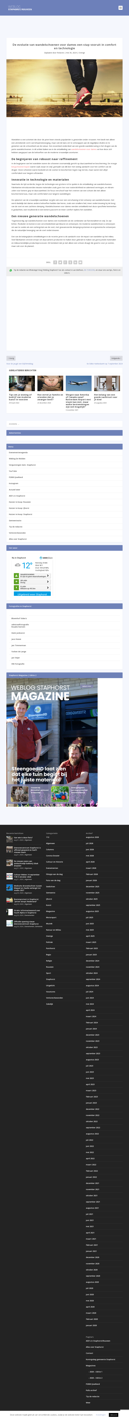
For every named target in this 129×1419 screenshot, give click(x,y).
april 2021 (90, 1232)
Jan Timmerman (18, 645)
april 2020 (90, 1307)
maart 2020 (91, 1313)
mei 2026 (90, 855)
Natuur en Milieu (53, 930)
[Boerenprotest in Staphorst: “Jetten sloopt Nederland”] (9, 901)
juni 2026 (90, 849)
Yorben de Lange (18, 651)
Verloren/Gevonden (17, 533)
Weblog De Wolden (17, 458)
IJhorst (49, 899)
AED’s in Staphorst (17, 496)
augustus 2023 (92, 1059)
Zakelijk (49, 1004)
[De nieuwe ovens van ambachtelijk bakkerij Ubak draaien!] (9, 863)
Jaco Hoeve (16, 639)
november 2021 (92, 1189)
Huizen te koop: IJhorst (19, 508)
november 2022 (92, 1115)
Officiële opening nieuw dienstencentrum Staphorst (26, 922)
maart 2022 (91, 1164)
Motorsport (51, 917)
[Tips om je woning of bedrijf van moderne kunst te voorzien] (22, 383)
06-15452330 (89, 270)
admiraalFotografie (20, 624)
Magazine (50, 911)
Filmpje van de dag (54, 874)
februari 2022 (92, 1171)
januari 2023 (91, 1103)
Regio (48, 954)
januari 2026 (91, 880)
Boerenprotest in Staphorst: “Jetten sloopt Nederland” (26, 900)
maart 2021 (91, 1239)
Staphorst (50, 979)
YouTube (13, 471)
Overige (82, 52)
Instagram (13, 483)
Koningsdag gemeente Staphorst (100, 1359)
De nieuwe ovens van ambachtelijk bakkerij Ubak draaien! (26, 863)
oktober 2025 (92, 899)
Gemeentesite (15, 520)
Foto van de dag (53, 880)
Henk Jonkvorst (18, 633)
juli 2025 (89, 917)
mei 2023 (90, 1078)
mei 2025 (90, 930)
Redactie (60, 52)
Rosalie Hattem (18, 627)
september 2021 (93, 1202)
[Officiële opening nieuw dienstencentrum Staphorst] (9, 923)
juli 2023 (89, 1066)
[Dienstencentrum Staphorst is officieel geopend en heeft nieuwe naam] (9, 849)
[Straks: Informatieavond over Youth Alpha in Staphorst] (9, 912)
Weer (88, 1402)
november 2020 (92, 1263)
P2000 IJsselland (16, 477)
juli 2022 (89, 1140)
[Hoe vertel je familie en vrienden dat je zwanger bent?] (50, 383)
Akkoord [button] (113, 1415)
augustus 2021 (92, 1208)
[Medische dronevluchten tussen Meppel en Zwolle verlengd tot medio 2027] (9, 887)
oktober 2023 (92, 1047)
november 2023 (92, 1041)
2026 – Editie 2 (96, 1378)
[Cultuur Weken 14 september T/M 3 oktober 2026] (9, 876)
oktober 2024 (92, 973)
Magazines (90, 1365)
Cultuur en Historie (54, 862)
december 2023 (92, 1035)
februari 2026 (92, 874)
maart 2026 (91, 868)
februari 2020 (92, 1319)
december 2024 (92, 961)
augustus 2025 (92, 911)
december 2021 (92, 1183)
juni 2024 (90, 998)
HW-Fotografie (17, 664)
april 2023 (90, 1084)
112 (47, 837)
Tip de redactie (15, 526)
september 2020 (93, 1276)
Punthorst (50, 948)
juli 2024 (89, 991)
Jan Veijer (15, 657)
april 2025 (90, 936)
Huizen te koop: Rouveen (20, 502)
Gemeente (38, 926)
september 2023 (93, 1053)
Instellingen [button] (101, 1414)
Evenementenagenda (18, 452)
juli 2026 (89, 843)
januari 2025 (91, 954)
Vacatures (50, 991)
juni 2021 (90, 1220)
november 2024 (92, 967)
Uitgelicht (50, 985)
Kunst (48, 905)
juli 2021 (89, 1214)
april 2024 (90, 1010)
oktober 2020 (92, 1270)
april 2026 (90, 862)
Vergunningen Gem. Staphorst (22, 465)
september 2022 (93, 1127)
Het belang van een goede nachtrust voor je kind (105, 397)
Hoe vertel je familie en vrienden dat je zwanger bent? (50, 397)
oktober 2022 (92, 1121)
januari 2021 (91, 1251)
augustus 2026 (92, 837)
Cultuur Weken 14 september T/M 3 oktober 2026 (27, 875)
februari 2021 (92, 1245)
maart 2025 (91, 942)
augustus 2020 (92, 1282)
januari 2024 (91, 1029)
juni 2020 (90, 1294)
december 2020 (92, 1257)
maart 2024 (91, 1016)
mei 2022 (90, 1152)
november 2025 (92, 892)
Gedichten (50, 886)
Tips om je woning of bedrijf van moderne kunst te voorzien (20, 397)
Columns (50, 849)
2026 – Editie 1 (96, 1372)
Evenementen (29, 915)
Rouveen (50, 967)
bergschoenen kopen (20, 166)
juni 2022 (90, 1146)
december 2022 (92, 1109)
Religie (49, 961)
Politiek (49, 942)
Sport (48, 973)
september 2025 (93, 905)
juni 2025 (90, 923)
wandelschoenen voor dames (84, 149)
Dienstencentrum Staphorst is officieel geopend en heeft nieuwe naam (27, 850)
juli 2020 (89, 1288)
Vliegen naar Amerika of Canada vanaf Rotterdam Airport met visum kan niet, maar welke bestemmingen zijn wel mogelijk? (78, 400)
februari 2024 (92, 1022)
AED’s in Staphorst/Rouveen (98, 1341)
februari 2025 (92, 948)
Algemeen (28, 840)
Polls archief (91, 1390)
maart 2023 (91, 1090)
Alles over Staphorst (18, 539)
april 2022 (90, 1158)
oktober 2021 (92, 1195)
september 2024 (93, 979)
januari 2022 (91, 1177)
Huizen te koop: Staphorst (20, 514)
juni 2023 (90, 1072)
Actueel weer (14, 489)
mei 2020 (90, 1300)
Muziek (49, 923)
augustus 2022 (92, 1134)
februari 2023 (92, 1096)
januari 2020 (91, 1325)
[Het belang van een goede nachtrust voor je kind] (107, 383)
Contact (89, 1353)
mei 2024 (90, 1004)
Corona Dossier (52, 855)
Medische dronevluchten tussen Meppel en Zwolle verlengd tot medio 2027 (28, 888)
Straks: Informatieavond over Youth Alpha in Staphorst (27, 911)
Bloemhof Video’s (19, 618)
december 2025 (92, 886)
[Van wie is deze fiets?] (9, 839)
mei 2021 (90, 1226)
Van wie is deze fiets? (23, 837)
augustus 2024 (92, 985)
